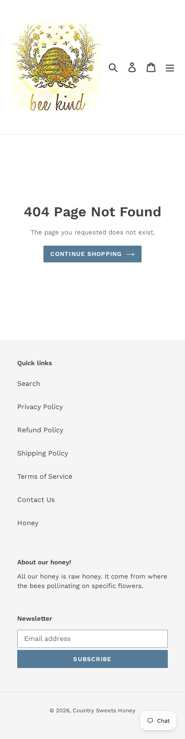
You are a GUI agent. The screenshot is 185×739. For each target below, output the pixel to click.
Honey (27, 523)
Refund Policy (40, 430)
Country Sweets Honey (104, 710)
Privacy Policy (40, 407)
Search (28, 383)
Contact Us (36, 500)
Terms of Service (44, 476)
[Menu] (169, 67)
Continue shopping (86, 253)
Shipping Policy (42, 453)
